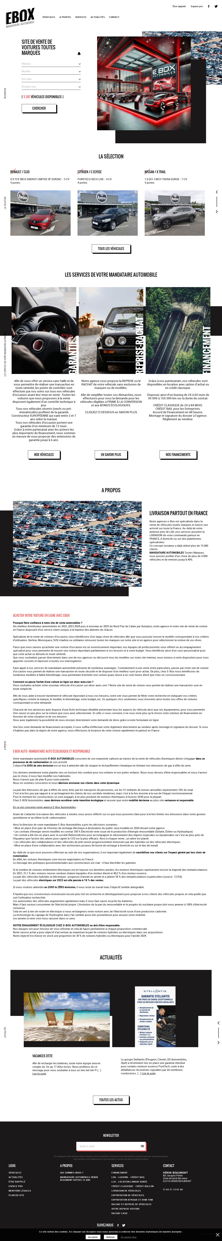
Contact (114, 17)
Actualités (98, 17)
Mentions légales (20, 1190)
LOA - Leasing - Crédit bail (128, 1177)
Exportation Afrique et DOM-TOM (132, 1199)
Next (217, 211)
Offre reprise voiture (126, 1208)
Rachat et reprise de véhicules (131, 1204)
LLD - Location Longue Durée (129, 1181)
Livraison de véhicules (126, 1190)
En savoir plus (128, 1237)
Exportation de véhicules (128, 1195)
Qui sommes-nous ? (71, 1172)
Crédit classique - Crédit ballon (133, 1186)
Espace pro (197, 6)
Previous (217, 191)
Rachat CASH (119, 1213)
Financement (120, 1172)
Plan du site (16, 1195)
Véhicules (15, 1172)
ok (142, 1146)
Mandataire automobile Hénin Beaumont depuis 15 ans (79, 1178)
